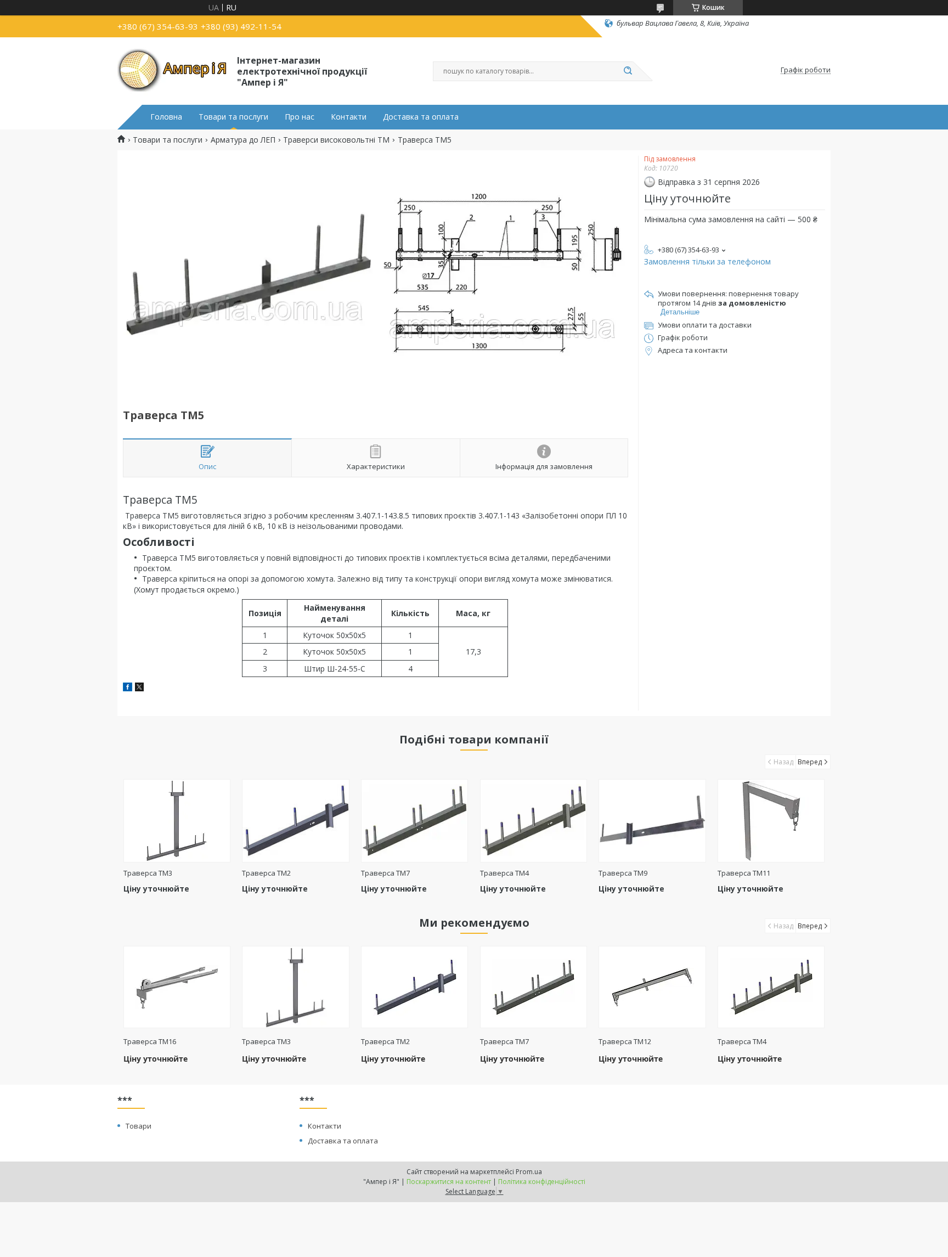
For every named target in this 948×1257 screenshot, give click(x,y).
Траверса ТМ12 (625, 1041)
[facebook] (127, 688)
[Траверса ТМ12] (652, 987)
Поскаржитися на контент (449, 1181)
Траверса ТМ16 (149, 1041)
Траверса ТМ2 (266, 873)
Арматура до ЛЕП (243, 140)
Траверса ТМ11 (744, 873)
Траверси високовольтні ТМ (336, 140)
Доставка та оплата (421, 117)
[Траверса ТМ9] (652, 821)
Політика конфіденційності (541, 1181)
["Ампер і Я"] (172, 70)
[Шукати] (628, 71)
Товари (138, 1126)
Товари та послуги (233, 117)
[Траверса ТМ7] (414, 821)
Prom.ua (529, 1171)
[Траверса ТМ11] (771, 821)
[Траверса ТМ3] (176, 821)
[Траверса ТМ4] (533, 821)
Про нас (299, 117)
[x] (139, 688)
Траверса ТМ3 (147, 873)
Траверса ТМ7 (385, 873)
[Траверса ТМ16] (176, 987)
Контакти (348, 117)
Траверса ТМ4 (504, 873)
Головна (166, 117)
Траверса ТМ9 (623, 873)
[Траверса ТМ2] (295, 821)
